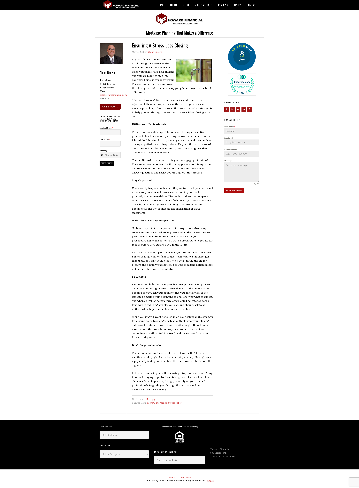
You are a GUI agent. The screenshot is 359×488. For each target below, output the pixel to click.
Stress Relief (174, 402)
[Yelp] (249, 109)
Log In (210, 480)
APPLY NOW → (110, 106)
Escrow (151, 402)
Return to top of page (179, 476)
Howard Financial (122, 4)
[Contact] (243, 109)
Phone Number (230, 149)
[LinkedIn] (232, 109)
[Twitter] (238, 109)
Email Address (231, 138)
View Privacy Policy (190, 426)
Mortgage (151, 399)
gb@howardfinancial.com (113, 94)
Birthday (103, 151)
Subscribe (107, 163)
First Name (229, 126)
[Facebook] (226, 109)
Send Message (234, 190)
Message (228, 161)
